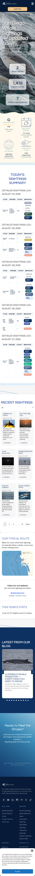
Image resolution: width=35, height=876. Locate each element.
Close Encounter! (6, 452)
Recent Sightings (25, 811)
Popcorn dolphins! (5, 486)
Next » (28, 524)
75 (22, 524)
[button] (32, 851)
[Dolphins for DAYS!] (9, 427)
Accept (17, 871)
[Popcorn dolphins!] (8, 499)
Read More (7, 443)
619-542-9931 (23, 847)
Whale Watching (7, 811)
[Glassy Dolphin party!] (25, 499)
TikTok (24, 596)
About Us (5, 847)
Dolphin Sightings (25, 836)
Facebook (18, 596)
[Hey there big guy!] (26, 427)
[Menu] (32, 3)
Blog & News (23, 839)
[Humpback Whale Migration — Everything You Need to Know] (17, 673)
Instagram (12, 596)
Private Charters (7, 819)
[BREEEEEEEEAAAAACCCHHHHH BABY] (25, 465)
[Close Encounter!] (8, 465)
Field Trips (5, 822)
